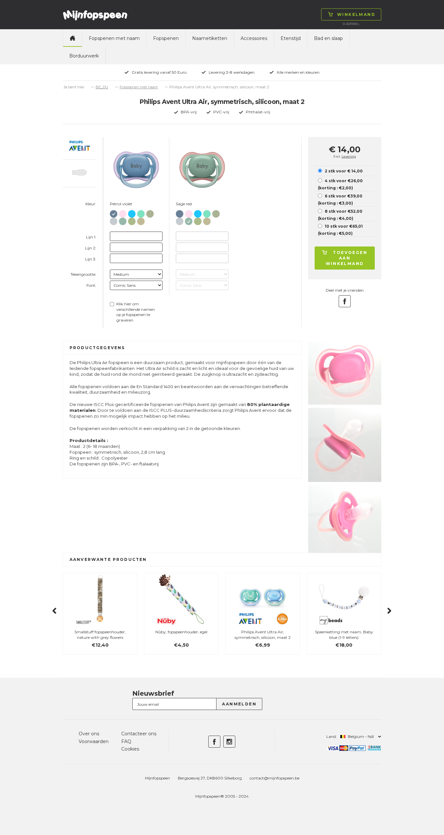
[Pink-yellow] (122, 212)
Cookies (130, 749)
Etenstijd (291, 38)
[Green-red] (141, 212)
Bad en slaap (328, 38)
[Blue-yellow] (132, 212)
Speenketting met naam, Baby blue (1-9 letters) (344, 634)
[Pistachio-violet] (132, 220)
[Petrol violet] (113, 212)
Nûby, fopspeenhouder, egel (181, 631)
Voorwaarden (94, 741)
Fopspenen (166, 38)
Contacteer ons (138, 734)
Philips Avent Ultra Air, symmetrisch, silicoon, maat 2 (263, 634)
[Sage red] (122, 220)
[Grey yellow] (113, 220)
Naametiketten (209, 38)
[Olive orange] (150, 212)
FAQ (126, 741)
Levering (349, 156)
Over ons (89, 734)
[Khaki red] (141, 220)
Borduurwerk (84, 56)
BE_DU (102, 87)
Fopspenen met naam (114, 38)
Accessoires (254, 38)
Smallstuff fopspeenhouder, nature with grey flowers (100, 634)
